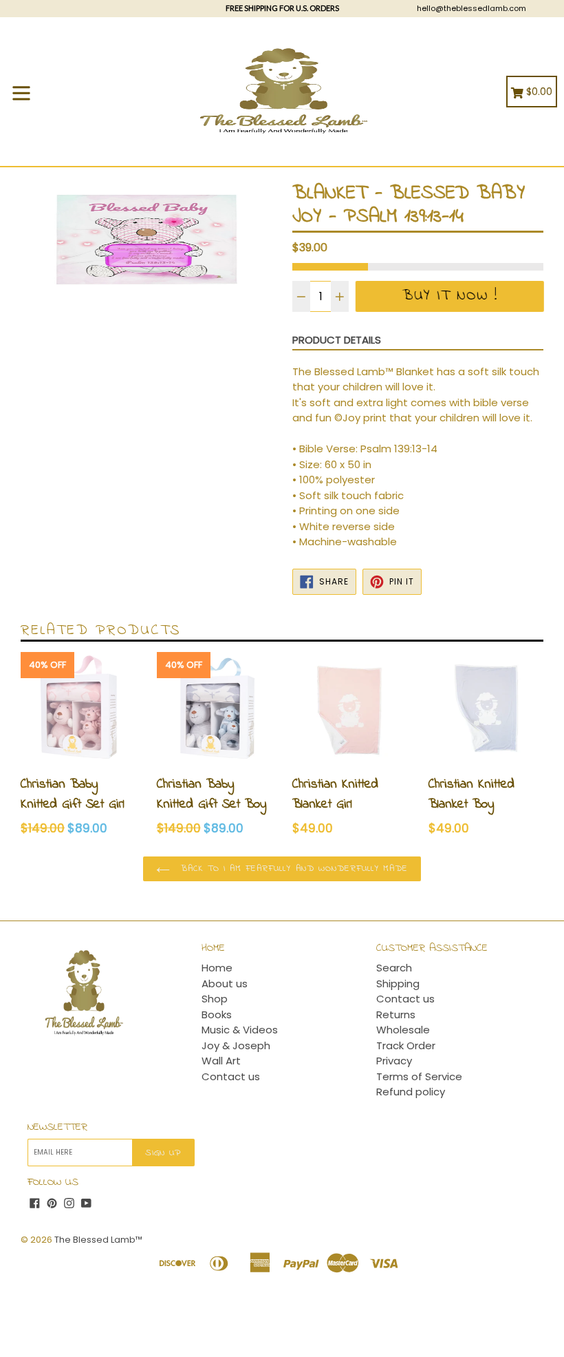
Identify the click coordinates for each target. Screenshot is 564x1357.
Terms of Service (419, 1076)
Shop (215, 998)
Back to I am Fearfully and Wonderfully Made (293, 868)
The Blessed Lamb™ (98, 1239)
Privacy (394, 1060)
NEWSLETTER (57, 1127)
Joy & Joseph (236, 1045)
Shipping (398, 983)
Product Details (336, 340)
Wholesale (403, 1029)
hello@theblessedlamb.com (471, 8)
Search (394, 967)
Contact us (231, 1076)
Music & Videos (240, 1029)
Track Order (405, 1045)
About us (225, 983)
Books (217, 1014)
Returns (395, 1014)
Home (217, 967)
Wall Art (221, 1060)
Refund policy (410, 1091)
